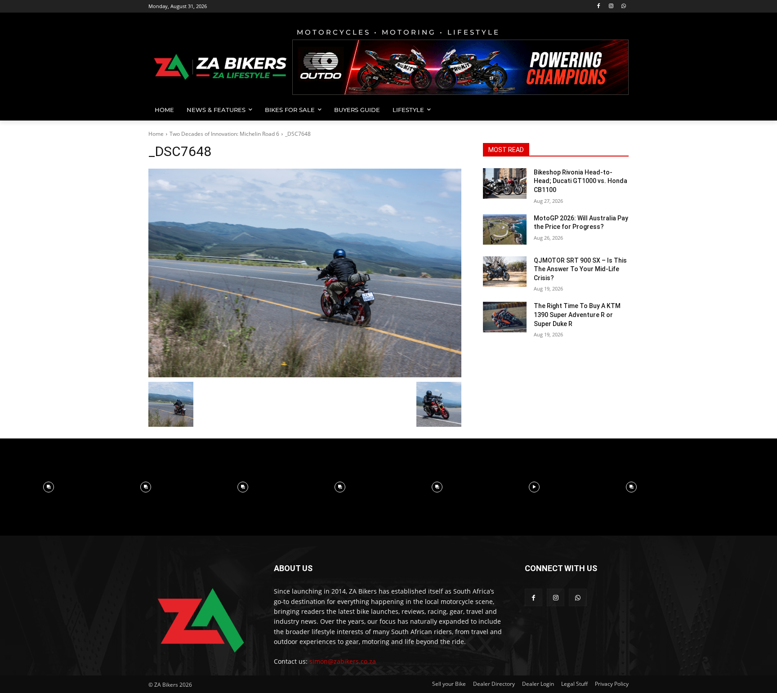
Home (156, 134)
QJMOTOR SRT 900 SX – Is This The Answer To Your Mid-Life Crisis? (580, 269)
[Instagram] (611, 6)
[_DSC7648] (304, 273)
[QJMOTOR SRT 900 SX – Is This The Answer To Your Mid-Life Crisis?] (505, 271)
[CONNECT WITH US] (577, 582)
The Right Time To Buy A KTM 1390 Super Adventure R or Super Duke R (577, 314)
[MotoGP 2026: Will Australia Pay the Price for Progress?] (505, 229)
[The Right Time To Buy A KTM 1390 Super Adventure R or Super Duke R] (505, 317)
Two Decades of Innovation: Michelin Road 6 (224, 134)
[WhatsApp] (623, 6)
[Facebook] (599, 6)
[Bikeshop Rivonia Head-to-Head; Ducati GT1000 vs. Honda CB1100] (505, 183)
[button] (618, 110)
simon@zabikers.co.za (342, 661)
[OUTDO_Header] (460, 67)
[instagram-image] (48, 487)
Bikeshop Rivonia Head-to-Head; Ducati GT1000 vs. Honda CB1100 (580, 181)
